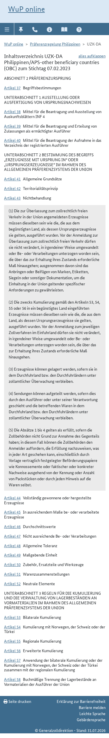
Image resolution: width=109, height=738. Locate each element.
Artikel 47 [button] (12, 536)
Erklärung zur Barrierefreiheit (81, 701)
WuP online (26, 9)
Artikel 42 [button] (12, 188)
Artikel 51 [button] (12, 574)
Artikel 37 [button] (12, 87)
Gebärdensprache (91, 719)
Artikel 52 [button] (12, 583)
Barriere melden (92, 707)
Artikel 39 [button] (12, 126)
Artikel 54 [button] (12, 627)
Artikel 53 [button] (12, 617)
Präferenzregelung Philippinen (55, 44)
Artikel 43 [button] (12, 198)
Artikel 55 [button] (12, 641)
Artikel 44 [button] (12, 498)
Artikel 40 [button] (12, 140)
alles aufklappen (92, 56)
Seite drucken (19, 701)
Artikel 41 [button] (12, 179)
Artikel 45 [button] (12, 512)
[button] (7, 29)
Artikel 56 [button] (12, 650)
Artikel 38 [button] (12, 111)
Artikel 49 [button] (12, 555)
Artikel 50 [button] (12, 564)
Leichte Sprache (92, 713)
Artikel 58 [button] (12, 679)
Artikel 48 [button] (12, 545)
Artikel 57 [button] (12, 660)
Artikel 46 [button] (12, 526)
